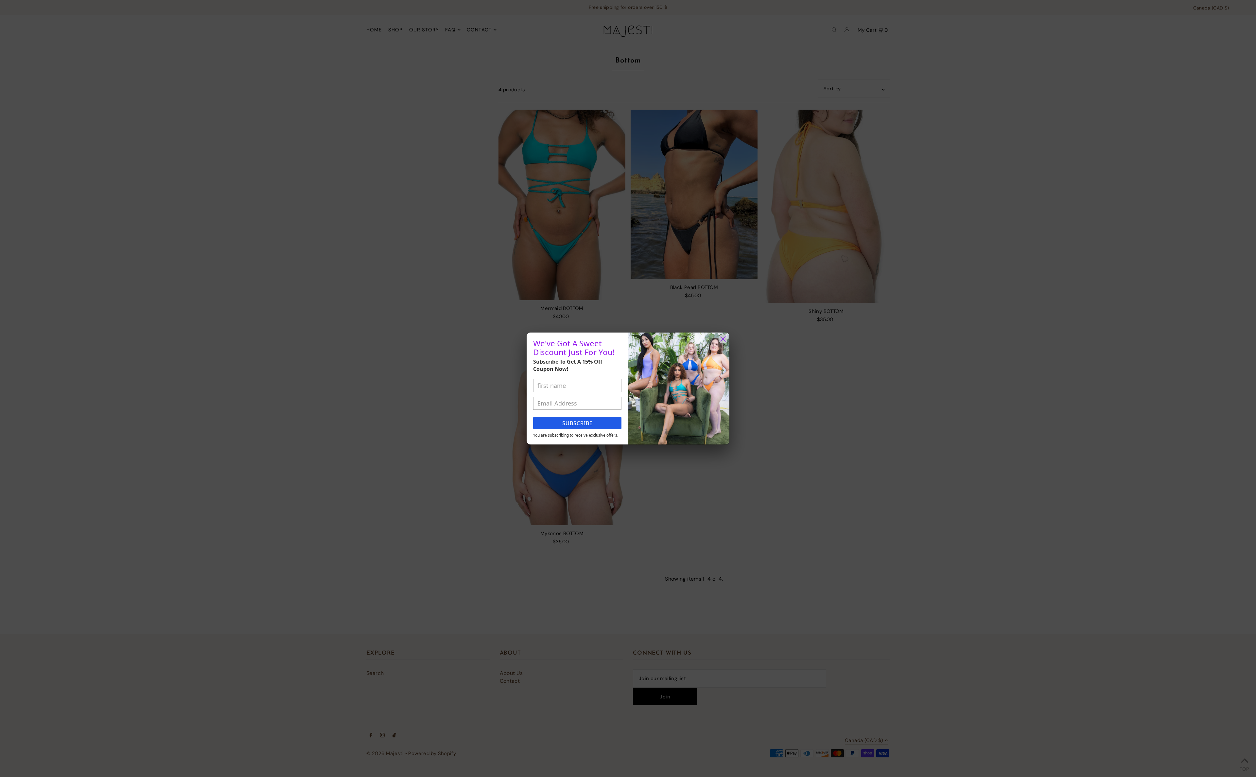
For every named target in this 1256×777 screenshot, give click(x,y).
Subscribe (577, 423)
